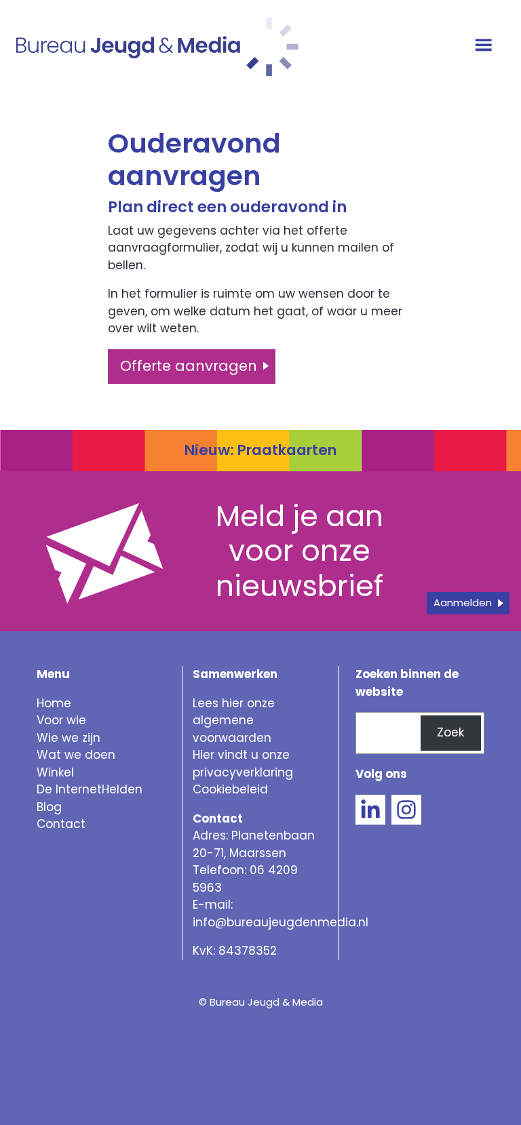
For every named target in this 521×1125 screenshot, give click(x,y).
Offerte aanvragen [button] (188, 366)
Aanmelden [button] (462, 602)
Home (54, 703)
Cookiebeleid (230, 789)
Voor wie (61, 720)
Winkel (55, 772)
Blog (49, 807)
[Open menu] (485, 46)
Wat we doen (76, 755)
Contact (61, 824)
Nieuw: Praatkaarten (260, 449)
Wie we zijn (68, 738)
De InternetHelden (89, 789)
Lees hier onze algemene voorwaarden (234, 720)
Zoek (450, 732)
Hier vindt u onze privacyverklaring (243, 764)
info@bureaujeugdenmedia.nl (280, 922)
